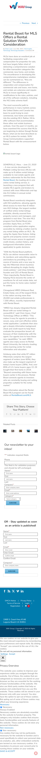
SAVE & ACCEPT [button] (7, 751)
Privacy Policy (26, 601)
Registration (15, 606)
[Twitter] (13, 591)
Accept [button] (12, 654)
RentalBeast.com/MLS (21, 395)
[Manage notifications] (36, 753)
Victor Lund (8, 49)
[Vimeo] (17, 591)
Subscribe (12, 503)
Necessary (7, 707)
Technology (6, 50)
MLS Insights (28, 49)
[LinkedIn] (22, 591)
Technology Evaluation (17, 50)
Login (27, 603)
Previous (25, 23)
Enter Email (8, 552)
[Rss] (9, 591)
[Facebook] (4, 591)
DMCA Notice (10, 601)
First (6, 476)
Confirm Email (9, 558)
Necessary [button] (4, 704)
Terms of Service (13, 603)
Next (34, 23)
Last (6, 482)
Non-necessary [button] (6, 727)
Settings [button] (4, 654)
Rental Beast (9, 180)
